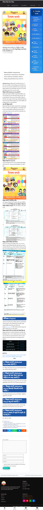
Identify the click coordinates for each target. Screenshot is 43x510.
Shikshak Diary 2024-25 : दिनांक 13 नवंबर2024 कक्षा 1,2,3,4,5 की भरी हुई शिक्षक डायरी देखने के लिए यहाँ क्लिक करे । (14, 427)
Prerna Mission (24, 5)
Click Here (22, 341)
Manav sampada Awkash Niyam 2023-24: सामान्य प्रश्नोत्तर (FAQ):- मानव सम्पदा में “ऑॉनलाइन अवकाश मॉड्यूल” (14, 356)
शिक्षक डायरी (9, 113)
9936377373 (30, 496)
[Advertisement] (14, 62)
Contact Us (40, 475)
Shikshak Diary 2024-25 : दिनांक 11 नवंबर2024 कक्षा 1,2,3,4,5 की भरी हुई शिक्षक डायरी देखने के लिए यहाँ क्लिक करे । (14, 424)
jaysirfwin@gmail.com (29, 498)
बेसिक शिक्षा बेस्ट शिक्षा (8, 2)
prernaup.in (8, 327)
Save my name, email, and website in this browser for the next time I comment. (14, 465)
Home (8, 5)
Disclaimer (32, 475)
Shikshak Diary (7, 421)
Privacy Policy (27, 475)
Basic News (24, 487)
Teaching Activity (14, 5)
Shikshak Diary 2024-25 (8, 422)
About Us (36, 475)
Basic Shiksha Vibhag (26, 488)
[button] (38, 5)
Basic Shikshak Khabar (26, 485)
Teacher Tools (32, 5)
